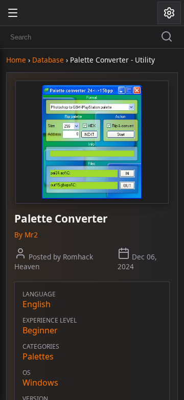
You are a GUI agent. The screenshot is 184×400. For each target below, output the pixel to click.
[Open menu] (13, 13)
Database (48, 60)
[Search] (166, 37)
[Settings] (169, 13)
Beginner (40, 330)
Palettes (38, 356)
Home (16, 60)
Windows (40, 382)
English (36, 304)
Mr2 (31, 234)
